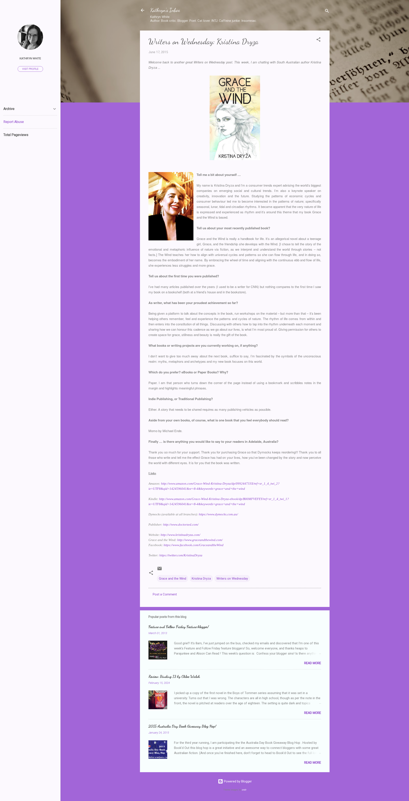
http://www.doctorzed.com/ (181, 524)
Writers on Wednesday (232, 578)
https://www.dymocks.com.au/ (218, 514)
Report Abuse (13, 122)
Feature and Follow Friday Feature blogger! (178, 626)
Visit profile (30, 68)
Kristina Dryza (201, 578)
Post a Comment (165, 594)
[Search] (327, 11)
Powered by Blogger (237, 781)
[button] (318, 40)
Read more (312, 663)
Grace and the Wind (172, 578)
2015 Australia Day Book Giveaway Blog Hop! (182, 726)
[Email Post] (159, 570)
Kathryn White (30, 58)
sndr (244, 789)
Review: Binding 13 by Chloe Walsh (174, 676)
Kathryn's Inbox (165, 10)
